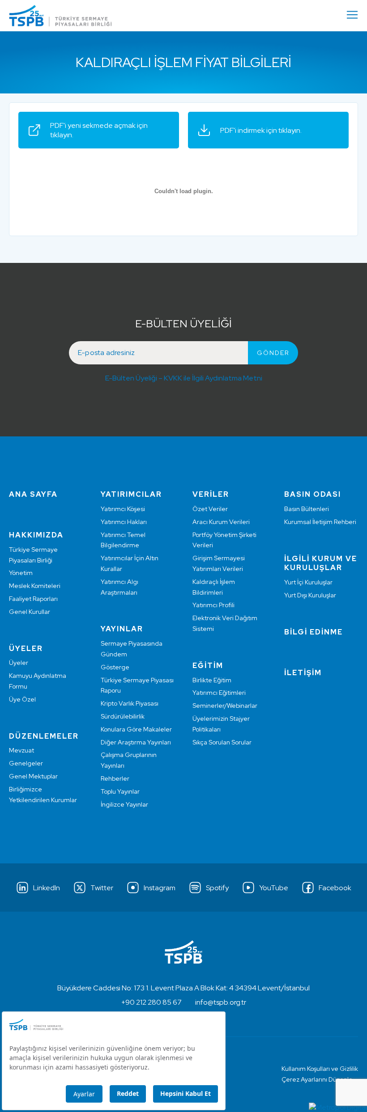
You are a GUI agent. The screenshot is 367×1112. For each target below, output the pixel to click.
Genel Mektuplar (33, 776)
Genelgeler (26, 763)
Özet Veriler (210, 509)
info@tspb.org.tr (220, 1002)
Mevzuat (21, 750)
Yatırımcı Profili (213, 605)
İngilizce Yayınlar (124, 804)
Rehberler (115, 778)
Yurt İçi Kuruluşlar (308, 582)
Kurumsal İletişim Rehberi (320, 522)
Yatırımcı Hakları (124, 522)
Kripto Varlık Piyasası (129, 703)
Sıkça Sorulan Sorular (222, 742)
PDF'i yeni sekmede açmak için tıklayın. (99, 130)
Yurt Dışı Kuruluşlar (310, 595)
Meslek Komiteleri (34, 586)
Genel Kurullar (29, 612)
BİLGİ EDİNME (313, 632)
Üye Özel (22, 699)
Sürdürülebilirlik (123, 716)
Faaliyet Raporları (33, 599)
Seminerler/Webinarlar (224, 706)
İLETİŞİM (303, 672)
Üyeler (18, 663)
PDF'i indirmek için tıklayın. (261, 130)
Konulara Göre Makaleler (136, 729)
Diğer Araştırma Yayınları (136, 742)
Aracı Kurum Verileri (221, 522)
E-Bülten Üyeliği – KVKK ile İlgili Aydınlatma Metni (183, 378)
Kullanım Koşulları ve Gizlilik (320, 1069)
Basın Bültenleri (306, 509)
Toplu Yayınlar (120, 791)
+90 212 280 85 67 (151, 1002)
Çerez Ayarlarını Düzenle (317, 1079)
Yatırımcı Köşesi (123, 509)
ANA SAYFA (33, 494)
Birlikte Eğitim (211, 680)
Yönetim (21, 573)
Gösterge (115, 667)
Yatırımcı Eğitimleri (219, 693)
